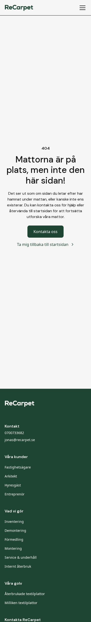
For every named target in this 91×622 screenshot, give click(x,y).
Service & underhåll (21, 557)
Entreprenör (15, 494)
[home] (19, 7)
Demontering (15, 530)
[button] (81, 8)
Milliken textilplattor (21, 602)
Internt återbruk (18, 566)
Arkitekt (11, 476)
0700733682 (14, 432)
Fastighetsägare (18, 467)
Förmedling (14, 539)
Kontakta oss (45, 231)
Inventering (14, 521)
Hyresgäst (13, 485)
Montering (13, 548)
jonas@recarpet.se (20, 439)
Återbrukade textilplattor (25, 593)
